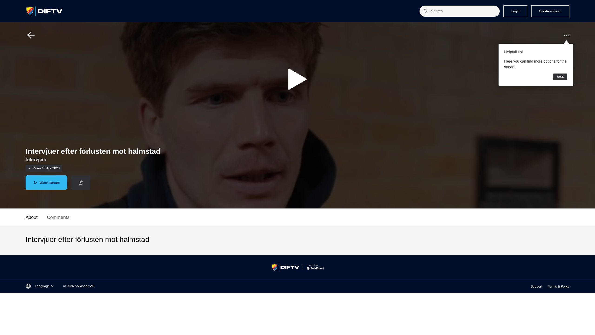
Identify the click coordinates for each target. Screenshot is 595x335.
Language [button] (42, 286)
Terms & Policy (558, 286)
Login (515, 11)
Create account (550, 11)
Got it (560, 76)
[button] (31, 35)
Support (536, 286)
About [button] (32, 217)
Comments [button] (58, 217)
